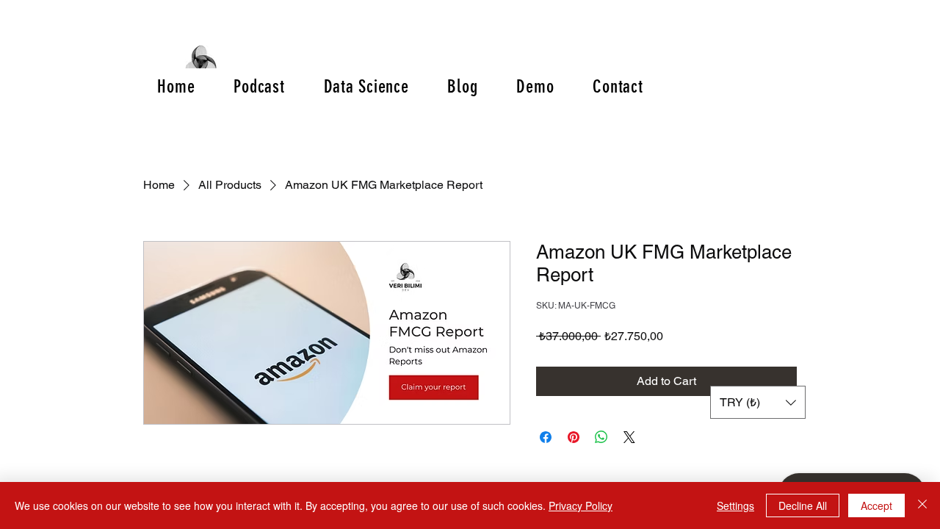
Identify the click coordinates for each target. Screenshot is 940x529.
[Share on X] (629, 437)
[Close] (922, 505)
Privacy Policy (580, 505)
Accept (876, 505)
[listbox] (758, 402)
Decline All (802, 505)
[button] (758, 402)
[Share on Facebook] (545, 437)
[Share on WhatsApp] (601, 437)
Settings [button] (735, 505)
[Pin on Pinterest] (573, 437)
